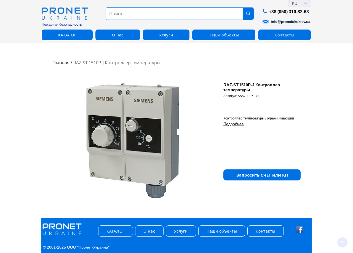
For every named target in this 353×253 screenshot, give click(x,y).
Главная (60, 63)
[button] (67, 35)
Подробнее (233, 124)
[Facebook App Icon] (299, 229)
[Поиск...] (248, 14)
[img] (62, 235)
